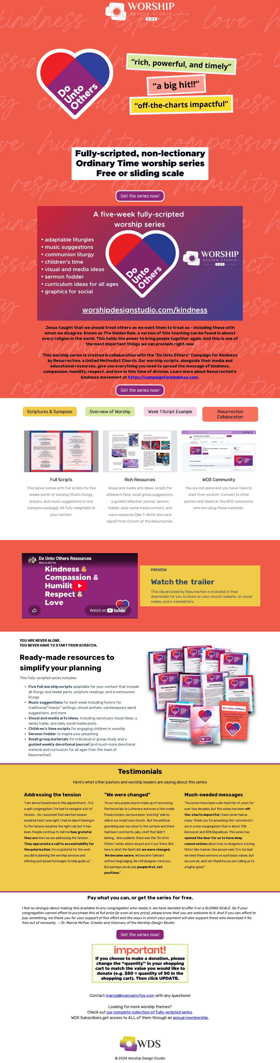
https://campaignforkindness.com (163, 377)
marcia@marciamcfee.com (130, 995)
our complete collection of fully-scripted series (149, 1012)
